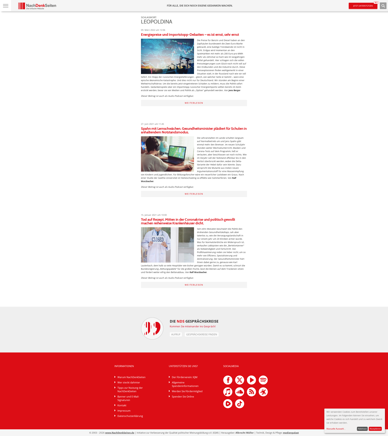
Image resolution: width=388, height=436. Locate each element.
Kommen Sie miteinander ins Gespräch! (193, 326)
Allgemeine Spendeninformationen (185, 384)
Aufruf (175, 334)
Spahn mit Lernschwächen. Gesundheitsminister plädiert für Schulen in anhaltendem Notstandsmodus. (194, 130)
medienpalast (291, 432)
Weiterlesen (194, 103)
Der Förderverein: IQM (184, 377)
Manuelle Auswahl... (336, 429)
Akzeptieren (375, 429)
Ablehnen (362, 429)
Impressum (123, 410)
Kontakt (121, 405)
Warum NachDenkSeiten (131, 377)
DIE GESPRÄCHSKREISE (194, 321)
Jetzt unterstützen (365, 5)
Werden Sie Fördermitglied (187, 391)
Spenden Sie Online (183, 396)
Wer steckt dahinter (128, 382)
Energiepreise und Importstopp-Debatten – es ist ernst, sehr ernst (190, 34)
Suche (383, 5)
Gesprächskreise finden (201, 334)
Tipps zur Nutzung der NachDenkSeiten (130, 389)
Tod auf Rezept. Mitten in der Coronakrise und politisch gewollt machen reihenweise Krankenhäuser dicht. (188, 221)
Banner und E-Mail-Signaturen (128, 398)
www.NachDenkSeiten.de (119, 432)
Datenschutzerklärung (130, 416)
